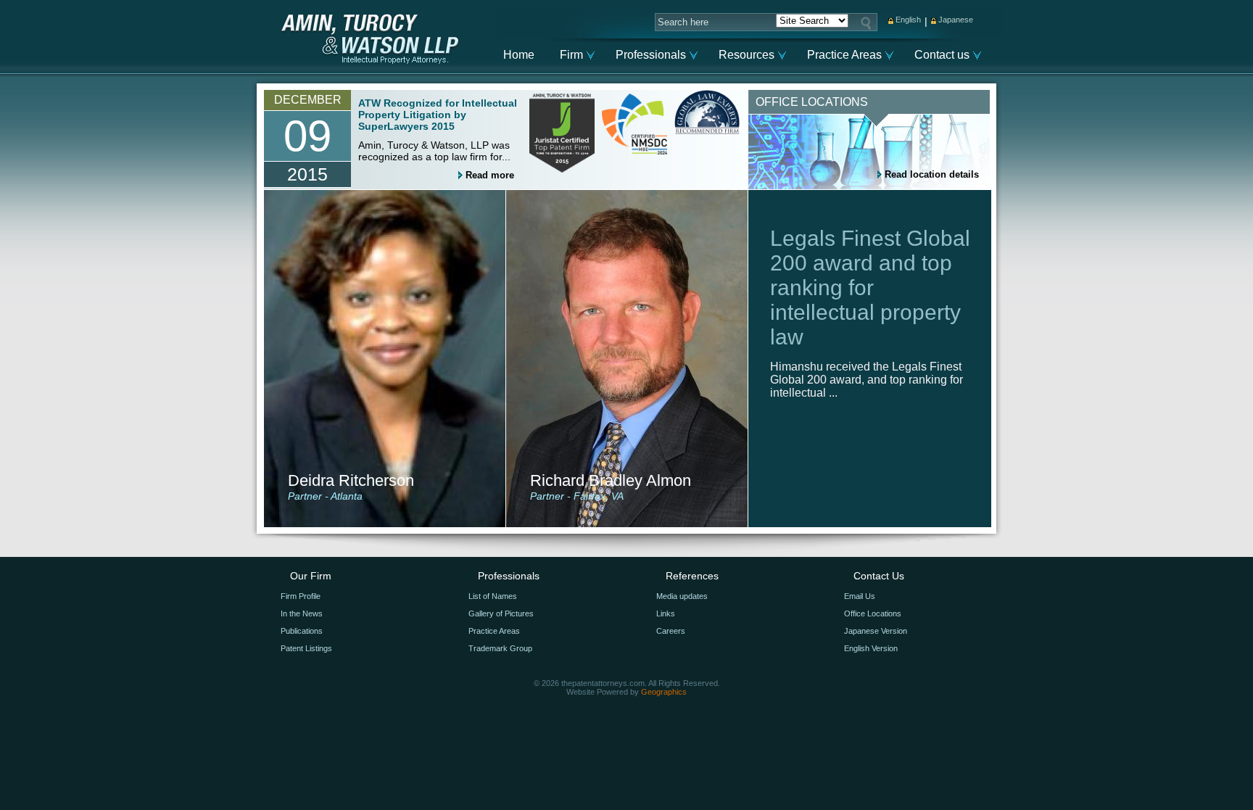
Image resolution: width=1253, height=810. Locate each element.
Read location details (932, 174)
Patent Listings (306, 648)
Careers (670, 631)
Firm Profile (301, 596)
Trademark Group (500, 648)
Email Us (859, 596)
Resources (746, 55)
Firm (571, 55)
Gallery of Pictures (501, 613)
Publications (302, 631)
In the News (302, 613)
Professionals (651, 55)
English (908, 19)
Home (518, 55)
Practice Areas (844, 55)
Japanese (955, 19)
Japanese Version (875, 631)
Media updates (682, 596)
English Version (871, 648)
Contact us (941, 55)
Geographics (664, 691)
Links (665, 613)
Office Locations (872, 613)
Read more (490, 175)
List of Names (492, 596)
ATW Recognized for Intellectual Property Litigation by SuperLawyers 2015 (437, 114)
